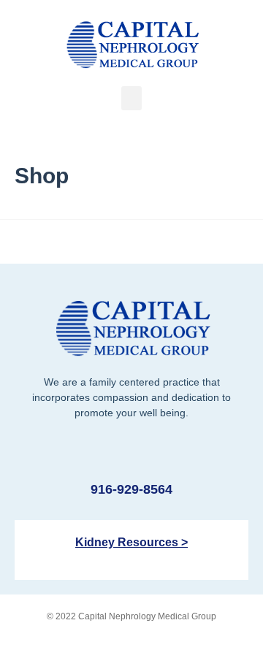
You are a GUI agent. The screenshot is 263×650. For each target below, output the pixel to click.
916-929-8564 (131, 489)
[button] (131, 98)
